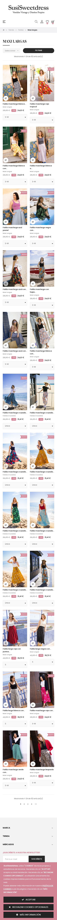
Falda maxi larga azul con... (15, 289)
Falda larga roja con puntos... (12, 650)
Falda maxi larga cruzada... (15, 413)
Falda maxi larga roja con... (42, 711)
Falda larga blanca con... (14, 711)
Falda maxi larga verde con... (13, 771)
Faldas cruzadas (9, 416)
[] (5, 98)
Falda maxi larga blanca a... (41, 167)
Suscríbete (36, 859)
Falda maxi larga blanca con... (14, 167)
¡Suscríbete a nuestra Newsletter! (21, 853)
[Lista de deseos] (23, 68)
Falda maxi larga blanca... (14, 104)
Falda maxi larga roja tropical (39, 105)
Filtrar (38, 50)
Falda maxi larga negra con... (40, 229)
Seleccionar (12, 50)
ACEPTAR (30, 900)
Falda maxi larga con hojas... (39, 291)
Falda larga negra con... (40, 649)
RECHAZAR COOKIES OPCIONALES (30, 907)
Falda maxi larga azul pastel (12, 229)
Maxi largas (7, 107)
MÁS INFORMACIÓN (30, 915)
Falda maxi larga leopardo (42, 770)
